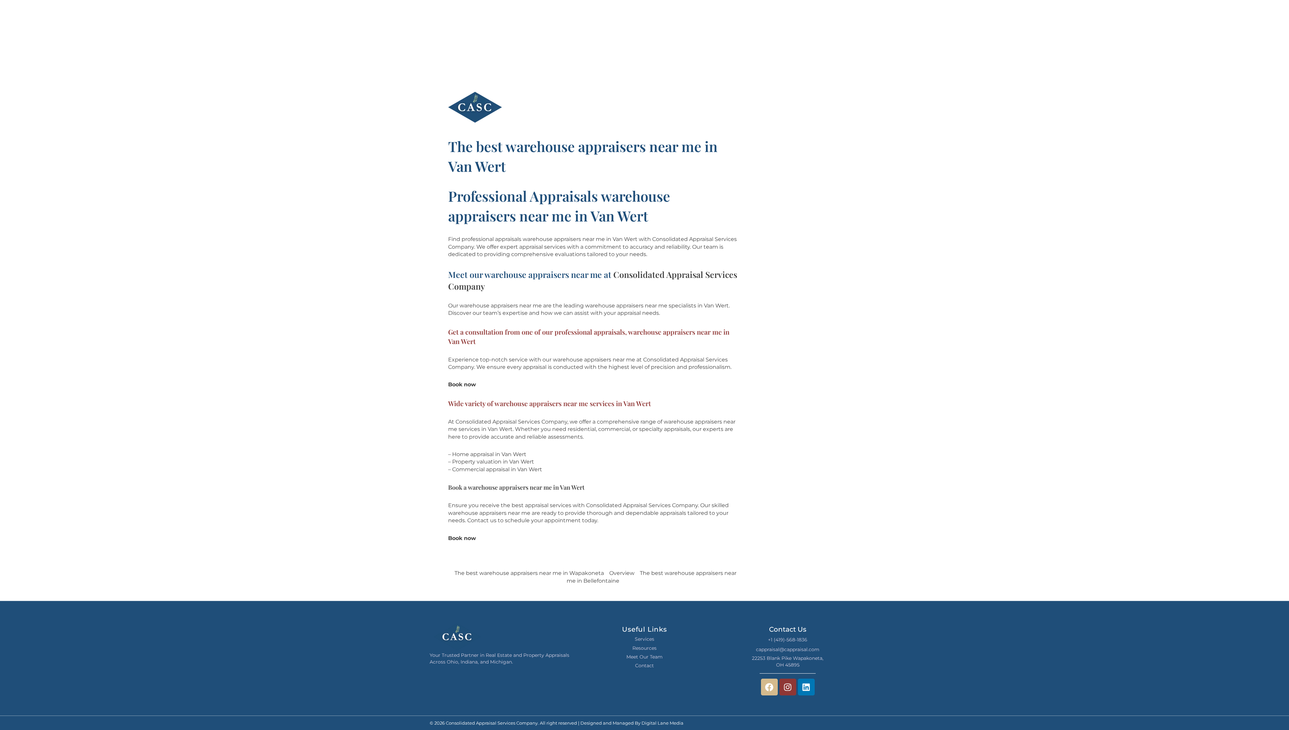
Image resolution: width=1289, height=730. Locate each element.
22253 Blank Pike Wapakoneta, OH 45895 (787, 661)
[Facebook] (769, 687)
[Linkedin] (806, 687)
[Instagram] (787, 687)
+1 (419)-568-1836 (787, 640)
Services (644, 639)
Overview (621, 573)
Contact (644, 666)
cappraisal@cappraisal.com (787, 649)
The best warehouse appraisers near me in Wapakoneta (529, 573)
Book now (462, 384)
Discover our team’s (474, 313)
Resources (644, 648)
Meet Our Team (644, 657)
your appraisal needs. (632, 313)
